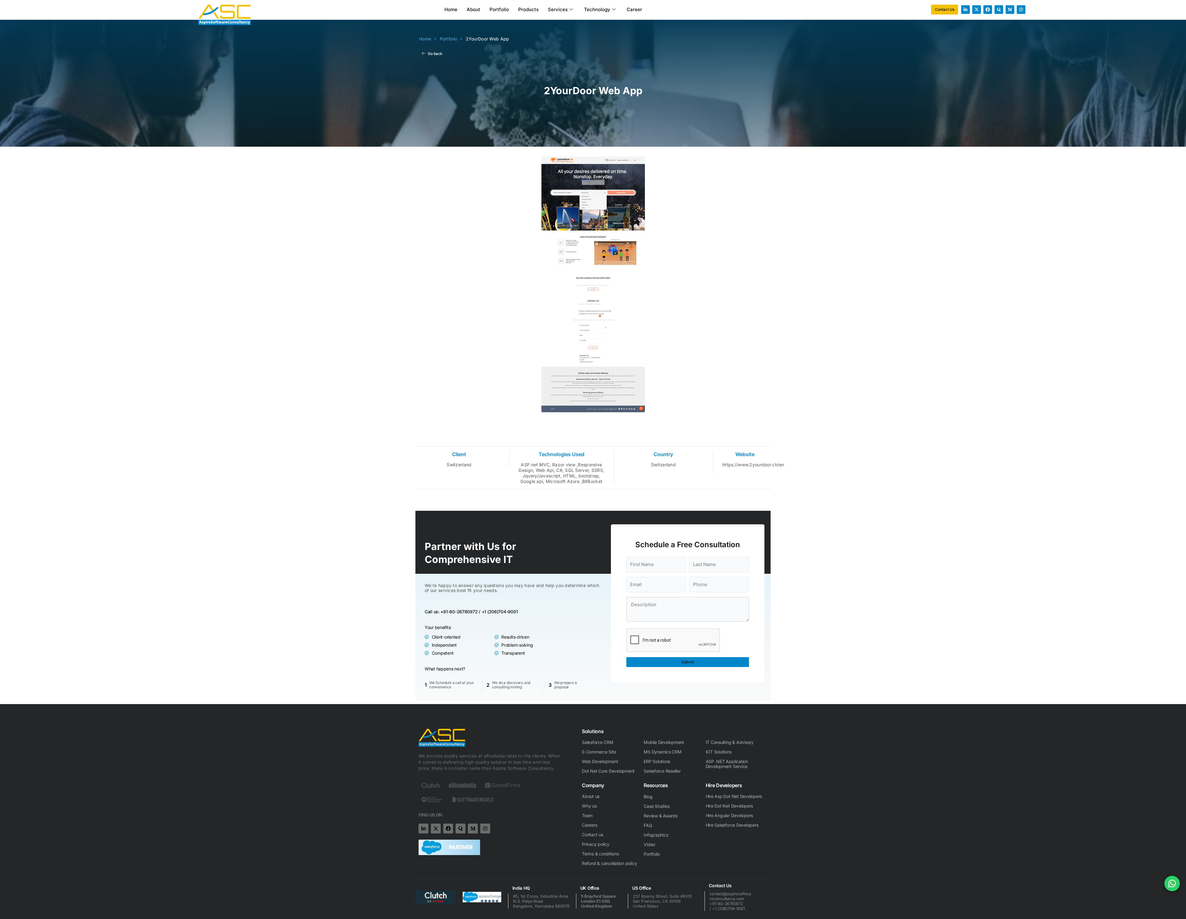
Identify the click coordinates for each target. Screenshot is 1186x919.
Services (558, 9)
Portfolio (499, 9)
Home (450, 9)
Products (528, 9)
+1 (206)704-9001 (500, 611)
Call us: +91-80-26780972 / (452, 611)
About (473, 9)
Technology (597, 9)
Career (634, 9)
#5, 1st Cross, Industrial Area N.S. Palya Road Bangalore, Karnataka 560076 (541, 901)
